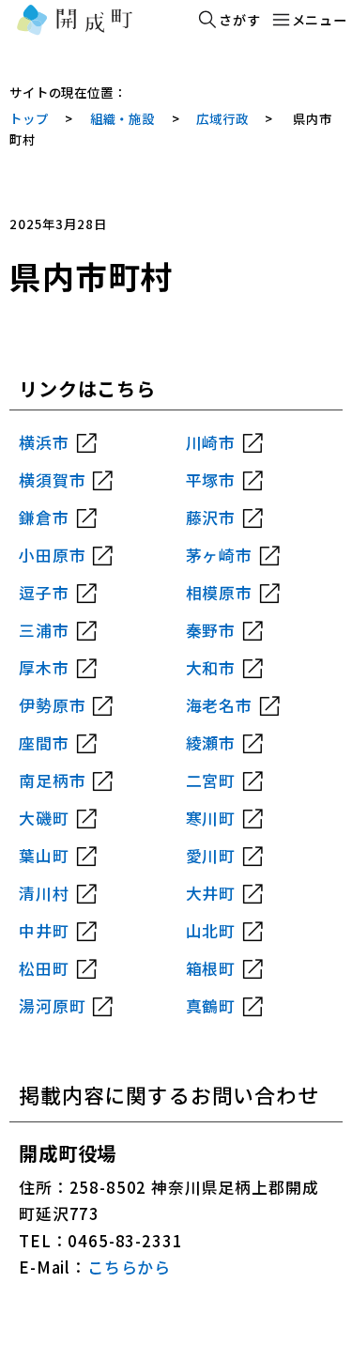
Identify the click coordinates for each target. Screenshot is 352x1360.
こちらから (129, 1267)
